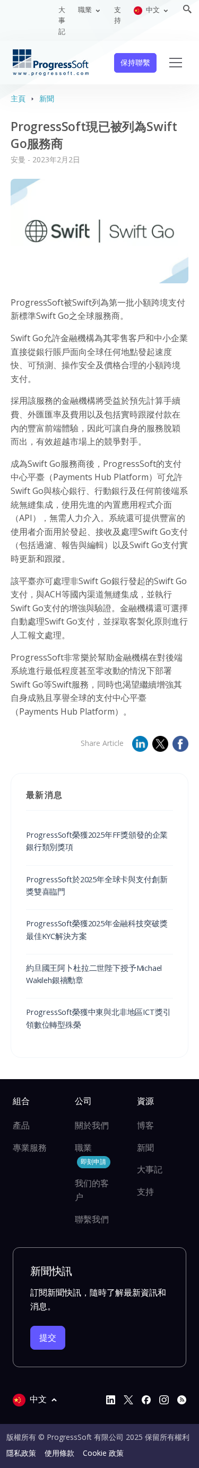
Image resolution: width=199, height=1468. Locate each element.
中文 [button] (152, 9)
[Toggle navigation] (175, 62)
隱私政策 (21, 1453)
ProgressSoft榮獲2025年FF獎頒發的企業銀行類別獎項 (97, 840)
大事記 (61, 20)
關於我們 (92, 1125)
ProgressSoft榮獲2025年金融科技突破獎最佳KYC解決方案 (96, 929)
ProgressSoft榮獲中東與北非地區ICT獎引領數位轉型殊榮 (98, 1017)
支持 (117, 15)
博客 (145, 1125)
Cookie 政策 (103, 1453)
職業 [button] (85, 9)
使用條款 (59, 1453)
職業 (90, 1154)
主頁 (18, 98)
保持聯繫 (135, 62)
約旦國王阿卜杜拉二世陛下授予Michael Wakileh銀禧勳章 (94, 973)
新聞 (46, 98)
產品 (21, 1125)
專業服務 (30, 1147)
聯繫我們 (92, 1219)
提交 (47, 1337)
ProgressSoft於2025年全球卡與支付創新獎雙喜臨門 (96, 885)
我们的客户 (92, 1190)
